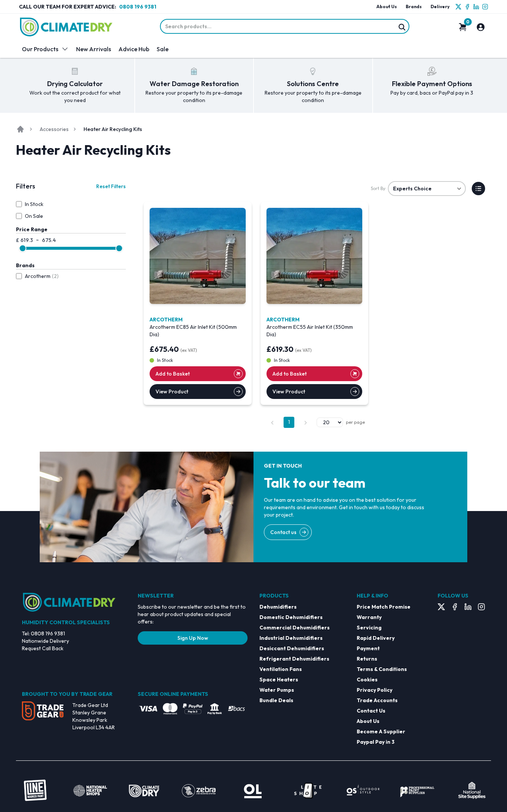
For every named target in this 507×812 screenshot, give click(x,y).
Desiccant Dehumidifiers (291, 648)
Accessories (54, 129)
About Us (386, 6)
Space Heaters (278, 679)
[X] (458, 7)
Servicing (369, 627)
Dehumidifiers (278, 606)
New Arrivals (93, 49)
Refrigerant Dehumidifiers (294, 658)
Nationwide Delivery (45, 641)
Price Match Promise (383, 606)
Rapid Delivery (376, 638)
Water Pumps (276, 690)
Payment (368, 648)
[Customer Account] (480, 27)
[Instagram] (485, 7)
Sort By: (378, 188)
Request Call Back (42, 648)
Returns (367, 658)
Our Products (40, 49)
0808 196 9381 (137, 6)
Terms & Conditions (382, 669)
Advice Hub (133, 49)
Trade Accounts (377, 700)
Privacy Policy (374, 690)
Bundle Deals (276, 700)
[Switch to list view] (478, 188)
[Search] (402, 27)
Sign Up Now (192, 638)
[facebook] (467, 7)
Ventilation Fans (280, 669)
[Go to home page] (20, 129)
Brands (414, 6)
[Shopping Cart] (462, 27)
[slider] (22, 248)
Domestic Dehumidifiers (291, 617)
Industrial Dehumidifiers (291, 638)
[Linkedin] (476, 7)
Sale (163, 49)
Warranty (369, 617)
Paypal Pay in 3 (376, 742)
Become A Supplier (381, 731)
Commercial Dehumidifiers (294, 627)
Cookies (367, 679)
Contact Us (371, 710)
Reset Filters (111, 186)
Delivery (440, 6)
